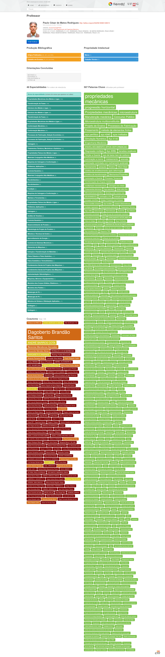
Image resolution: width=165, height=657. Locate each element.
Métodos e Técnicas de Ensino (54, 234)
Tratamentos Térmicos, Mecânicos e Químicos (54, 148)
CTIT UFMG (157, 652)
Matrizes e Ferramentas (54, 198)
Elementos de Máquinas (54, 247)
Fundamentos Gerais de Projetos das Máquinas (54, 265)
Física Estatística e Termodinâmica (54, 261)
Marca (111, 55)
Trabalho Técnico (111, 59)
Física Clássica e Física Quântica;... (54, 256)
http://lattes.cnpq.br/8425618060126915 (94, 23)
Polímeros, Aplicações (54, 166)
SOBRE (70, 5)
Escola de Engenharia (55, 27)
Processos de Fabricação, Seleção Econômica (54, 135)
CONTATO (58, 5)
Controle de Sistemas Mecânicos (54, 243)
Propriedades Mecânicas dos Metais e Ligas (54, 99)
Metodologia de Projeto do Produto (54, 229)
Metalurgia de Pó (54, 292)
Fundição (54, 189)
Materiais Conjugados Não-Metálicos (54, 157)
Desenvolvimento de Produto (54, 225)
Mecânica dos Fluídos (54, 288)
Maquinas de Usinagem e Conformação (54, 162)
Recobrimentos (54, 180)
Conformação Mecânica (54, 126)
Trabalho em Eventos (54, 59)
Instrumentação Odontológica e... (54, 274)
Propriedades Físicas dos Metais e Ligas (54, 153)
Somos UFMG (116, 3)
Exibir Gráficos (32, 42)
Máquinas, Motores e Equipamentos (54, 279)
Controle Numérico (54, 171)
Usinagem (54, 144)
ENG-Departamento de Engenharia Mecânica (66, 29)
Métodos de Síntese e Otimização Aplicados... (54, 301)
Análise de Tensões (54, 216)
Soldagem (54, 306)
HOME (32, 5)
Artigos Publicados (54, 55)
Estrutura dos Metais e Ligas (54, 108)
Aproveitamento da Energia (54, 238)
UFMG (133, 4)
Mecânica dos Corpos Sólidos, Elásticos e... (54, 283)
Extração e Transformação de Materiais (54, 252)
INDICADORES (44, 5)
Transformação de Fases (54, 103)
